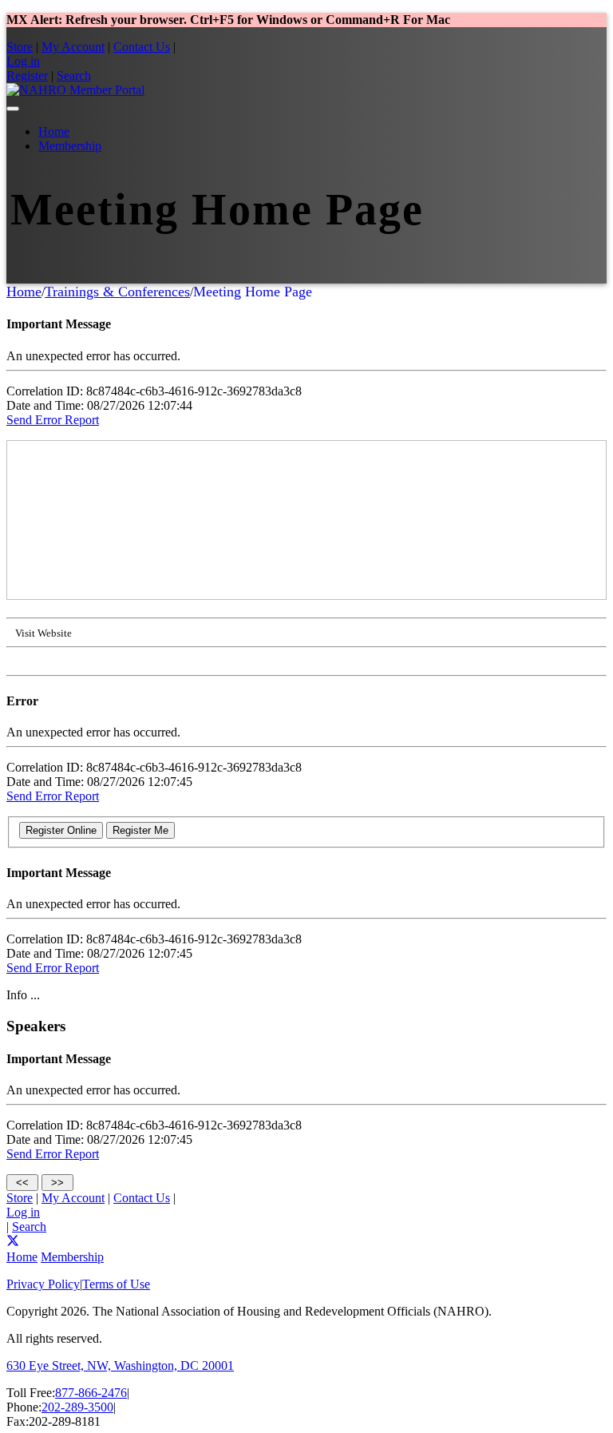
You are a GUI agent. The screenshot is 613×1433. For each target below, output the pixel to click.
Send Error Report (52, 420)
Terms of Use (116, 1284)
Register (27, 75)
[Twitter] (12, 1242)
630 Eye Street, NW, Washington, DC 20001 (120, 1365)
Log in (23, 61)
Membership (69, 146)
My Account (73, 47)
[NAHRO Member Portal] (75, 90)
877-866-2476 (91, 1392)
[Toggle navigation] (12, 108)
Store (19, 47)
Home (53, 131)
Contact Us (141, 47)
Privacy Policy (43, 1284)
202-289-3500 (77, 1407)
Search (74, 75)
